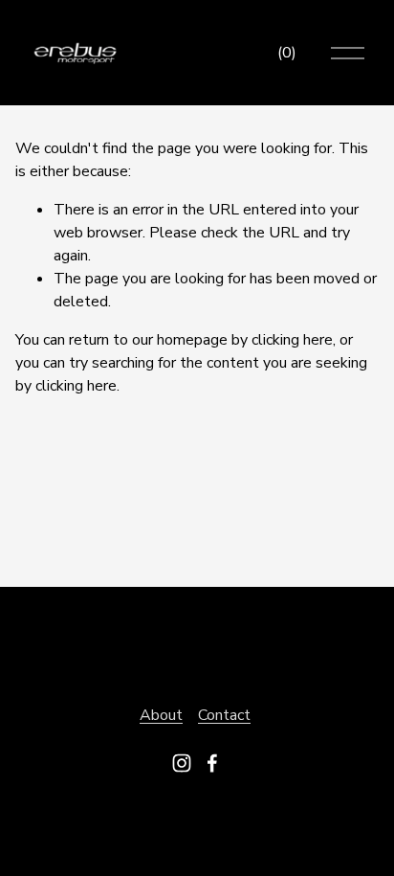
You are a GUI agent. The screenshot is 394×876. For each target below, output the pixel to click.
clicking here (292, 339)
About (161, 715)
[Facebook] (212, 763)
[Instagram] (181, 763)
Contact (224, 715)
